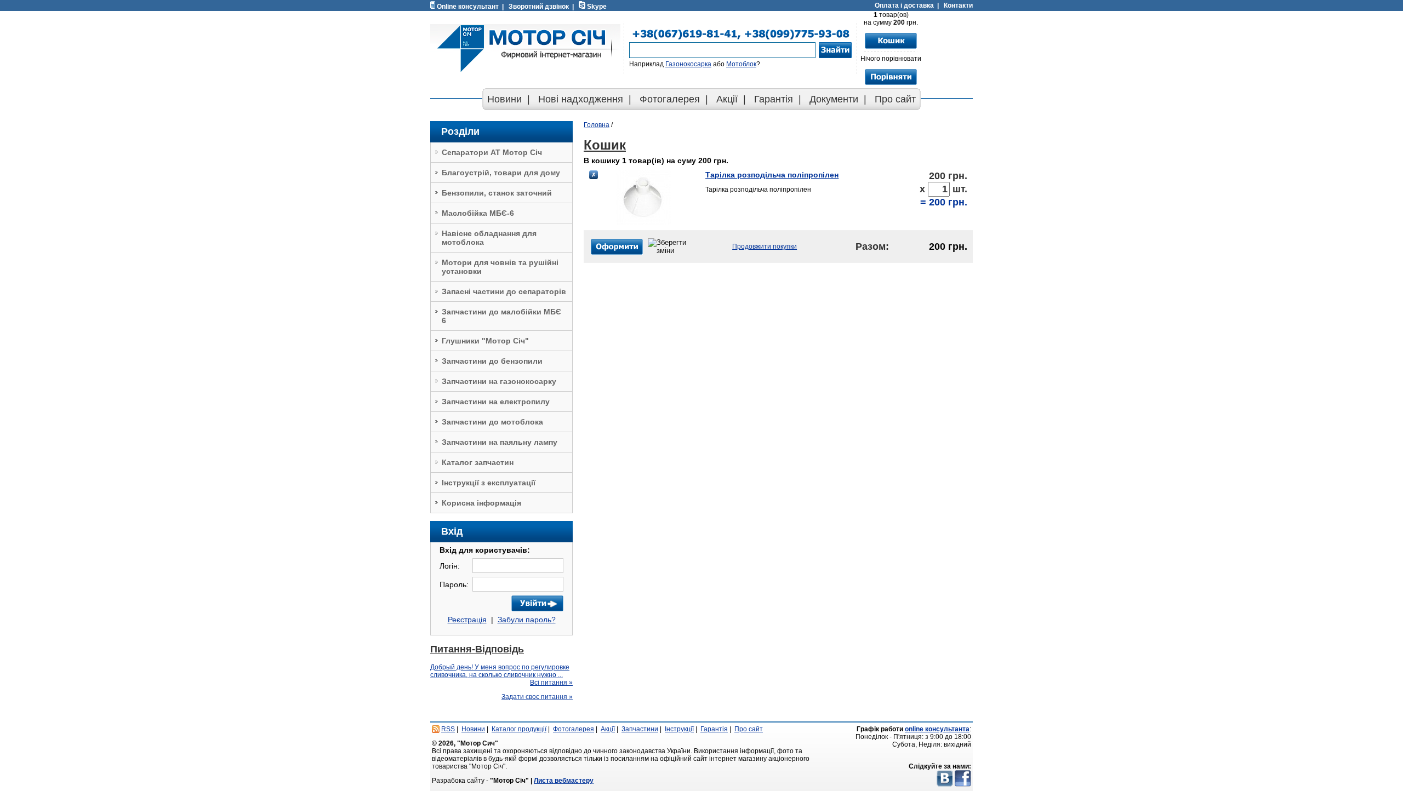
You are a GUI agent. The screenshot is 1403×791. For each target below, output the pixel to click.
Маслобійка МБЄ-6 (478, 213)
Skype (597, 6)
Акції (727, 99)
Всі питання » (551, 682)
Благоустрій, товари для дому (501, 172)
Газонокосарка (688, 64)
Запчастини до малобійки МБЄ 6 (501, 316)
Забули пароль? (527, 619)
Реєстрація (467, 619)
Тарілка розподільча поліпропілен (772, 174)
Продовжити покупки (764, 246)
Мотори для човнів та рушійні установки (500, 267)
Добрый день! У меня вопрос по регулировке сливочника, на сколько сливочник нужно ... (499, 671)
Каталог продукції (519, 729)
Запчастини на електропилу (496, 401)
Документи (833, 99)
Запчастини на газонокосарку (499, 381)
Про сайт (895, 99)
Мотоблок (741, 64)
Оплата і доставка (904, 5)
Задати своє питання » (537, 697)
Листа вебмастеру (564, 780)
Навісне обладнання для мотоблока (489, 238)
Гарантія (773, 99)
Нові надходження (580, 99)
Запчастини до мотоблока (492, 421)
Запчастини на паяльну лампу (499, 442)
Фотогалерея (670, 99)
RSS (448, 729)
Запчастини (639, 729)
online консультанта (937, 729)
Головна (596, 125)
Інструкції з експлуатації (488, 482)
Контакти (958, 5)
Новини (504, 99)
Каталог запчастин (478, 462)
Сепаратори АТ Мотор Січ (492, 152)
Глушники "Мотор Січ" (485, 340)
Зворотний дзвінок (539, 6)
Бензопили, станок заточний (497, 192)
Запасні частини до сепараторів (504, 291)
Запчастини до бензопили (492, 361)
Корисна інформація (481, 502)
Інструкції (679, 729)
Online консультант (468, 6)
